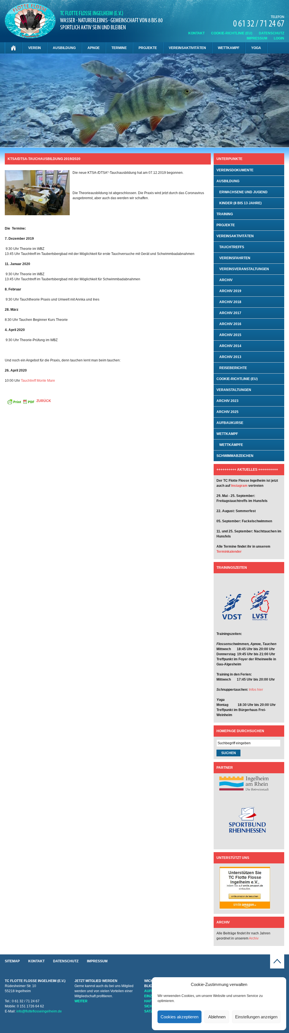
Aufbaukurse (229, 423)
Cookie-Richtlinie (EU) (231, 33)
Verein (34, 48)
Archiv (226, 280)
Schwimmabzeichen (234, 456)
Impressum (257, 38)
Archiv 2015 (230, 335)
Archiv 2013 (230, 357)
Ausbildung (64, 48)
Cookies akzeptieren (179, 1016)
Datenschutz (271, 33)
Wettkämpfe (231, 445)
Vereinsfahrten (234, 258)
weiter (81, 1001)
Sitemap (12, 961)
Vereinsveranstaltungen (244, 269)
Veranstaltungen (233, 390)
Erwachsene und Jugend (243, 192)
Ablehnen (216, 1016)
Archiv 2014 (230, 346)
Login (279, 38)
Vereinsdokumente (234, 170)
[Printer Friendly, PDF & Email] (20, 401)
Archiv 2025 (227, 412)
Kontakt (196, 33)
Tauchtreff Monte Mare (38, 381)
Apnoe (93, 48)
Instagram (239, 486)
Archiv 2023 (227, 401)
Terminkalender (229, 552)
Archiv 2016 (230, 324)
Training (224, 214)
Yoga (256, 48)
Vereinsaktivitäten (187, 48)
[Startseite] (13, 48)
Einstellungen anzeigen (256, 1016)
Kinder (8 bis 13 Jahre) (240, 203)
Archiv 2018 (230, 302)
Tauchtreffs (231, 247)
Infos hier (256, 690)
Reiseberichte (233, 368)
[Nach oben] (277, 967)
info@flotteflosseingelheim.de (39, 1011)
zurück (43, 401)
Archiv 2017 (230, 313)
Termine (119, 48)
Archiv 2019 (230, 291)
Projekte (148, 48)
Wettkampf (228, 48)
